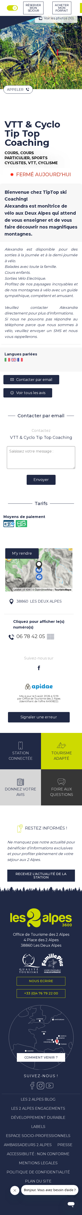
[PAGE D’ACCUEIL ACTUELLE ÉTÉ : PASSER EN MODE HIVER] (12, 8)
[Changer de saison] (13, 8)
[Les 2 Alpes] (41, 918)
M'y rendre (22, 553)
